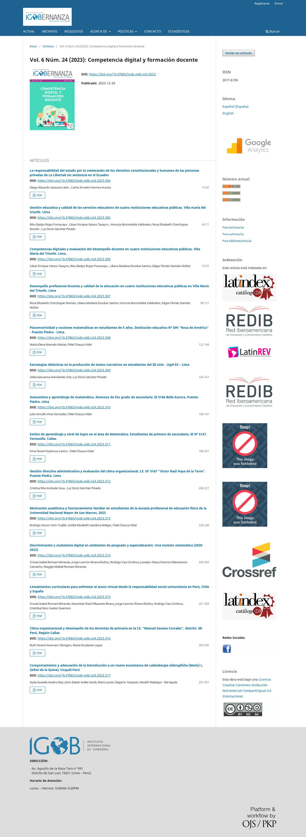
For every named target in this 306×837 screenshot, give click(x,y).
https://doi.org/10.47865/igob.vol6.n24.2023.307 (74, 296)
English (228, 113)
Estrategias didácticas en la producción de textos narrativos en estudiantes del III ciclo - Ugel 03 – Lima (109, 364)
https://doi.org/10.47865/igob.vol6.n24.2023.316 (74, 638)
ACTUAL (29, 31)
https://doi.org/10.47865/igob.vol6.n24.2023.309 (74, 370)
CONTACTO (152, 31)
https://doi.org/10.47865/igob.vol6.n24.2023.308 (74, 337)
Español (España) (235, 106)
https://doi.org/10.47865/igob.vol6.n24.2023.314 (74, 555)
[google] (249, 160)
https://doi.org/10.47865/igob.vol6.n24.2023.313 (74, 518)
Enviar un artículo (239, 53)
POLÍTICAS (126, 31)
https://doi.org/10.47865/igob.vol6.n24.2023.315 (74, 597)
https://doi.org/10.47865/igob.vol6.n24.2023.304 (74, 180)
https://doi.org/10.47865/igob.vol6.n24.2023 (122, 74)
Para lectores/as (233, 227)
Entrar (279, 3)
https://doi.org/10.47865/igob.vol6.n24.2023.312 (74, 481)
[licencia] (249, 716)
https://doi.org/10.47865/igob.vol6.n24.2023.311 (74, 444)
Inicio (33, 46)
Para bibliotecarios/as (236, 241)
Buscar (274, 31)
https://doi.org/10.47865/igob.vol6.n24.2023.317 (74, 675)
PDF (39, 195)
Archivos (48, 46)
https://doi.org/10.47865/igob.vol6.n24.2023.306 (74, 259)
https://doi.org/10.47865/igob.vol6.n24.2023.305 (74, 217)
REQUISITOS (74, 31)
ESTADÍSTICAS (179, 31)
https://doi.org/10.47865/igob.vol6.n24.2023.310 (74, 407)
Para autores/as (233, 234)
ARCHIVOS (49, 31)
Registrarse (261, 3)
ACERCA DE (99, 31)
